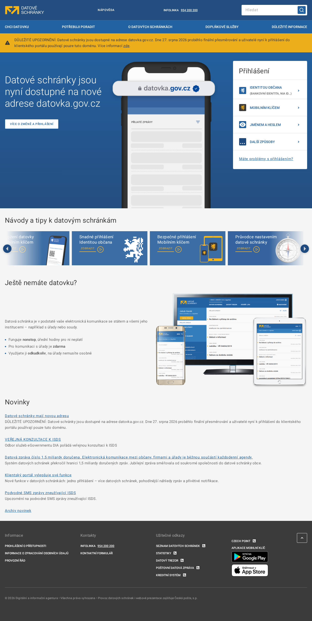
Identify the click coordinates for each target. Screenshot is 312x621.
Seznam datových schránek (178, 546)
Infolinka (171, 10)
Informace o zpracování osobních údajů (36, 553)
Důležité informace (289, 27)
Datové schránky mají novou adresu (37, 416)
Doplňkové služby (222, 27)
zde (126, 46)
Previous (7, 249)
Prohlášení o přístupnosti (25, 546)
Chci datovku (17, 27)
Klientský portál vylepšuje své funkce (38, 475)
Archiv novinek (18, 510)
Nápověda (106, 10)
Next (304, 249)
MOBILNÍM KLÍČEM (265, 108)
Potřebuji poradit (78, 27)
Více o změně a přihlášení (31, 124)
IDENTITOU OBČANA (271, 90)
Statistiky (163, 553)
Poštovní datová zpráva (175, 568)
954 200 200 (189, 10)
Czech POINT (241, 541)
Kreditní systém (168, 575)
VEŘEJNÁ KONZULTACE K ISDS (33, 439)
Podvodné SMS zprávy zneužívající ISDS (40, 493)
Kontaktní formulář (96, 553)
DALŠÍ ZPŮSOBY (262, 142)
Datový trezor (167, 560)
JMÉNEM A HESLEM (265, 125)
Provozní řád (15, 560)
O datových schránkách (150, 27)
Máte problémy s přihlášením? (266, 159)
